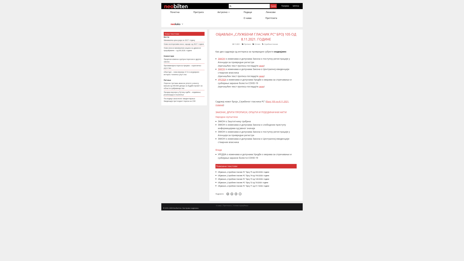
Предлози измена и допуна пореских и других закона (182, 60)
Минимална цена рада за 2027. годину (179, 40)
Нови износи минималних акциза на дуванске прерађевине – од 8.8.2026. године (182, 49)
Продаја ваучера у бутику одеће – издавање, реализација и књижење (182, 93)
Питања (167, 80)
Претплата (227, 205)
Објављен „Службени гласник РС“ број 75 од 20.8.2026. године (243, 172)
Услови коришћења (240, 205)
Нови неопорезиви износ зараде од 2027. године (184, 44)
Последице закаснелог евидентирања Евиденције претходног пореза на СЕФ (180, 99)
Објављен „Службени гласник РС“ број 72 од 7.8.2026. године (243, 182)
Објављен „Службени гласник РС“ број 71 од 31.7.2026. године (243, 186)
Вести (166, 37)
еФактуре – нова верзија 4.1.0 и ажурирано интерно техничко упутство (181, 73)
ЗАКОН (221, 58)
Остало (257, 44)
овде (261, 65)
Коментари (169, 56)
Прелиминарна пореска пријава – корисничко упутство (182, 66)
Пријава (285, 5)
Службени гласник (271, 44)
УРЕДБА (222, 79)
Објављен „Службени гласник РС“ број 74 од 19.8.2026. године (243, 175)
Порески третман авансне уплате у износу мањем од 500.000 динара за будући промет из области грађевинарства (183, 85)
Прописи (247, 44)
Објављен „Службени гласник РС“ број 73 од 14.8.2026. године (243, 179)
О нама (218, 205)
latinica (296, 5)
